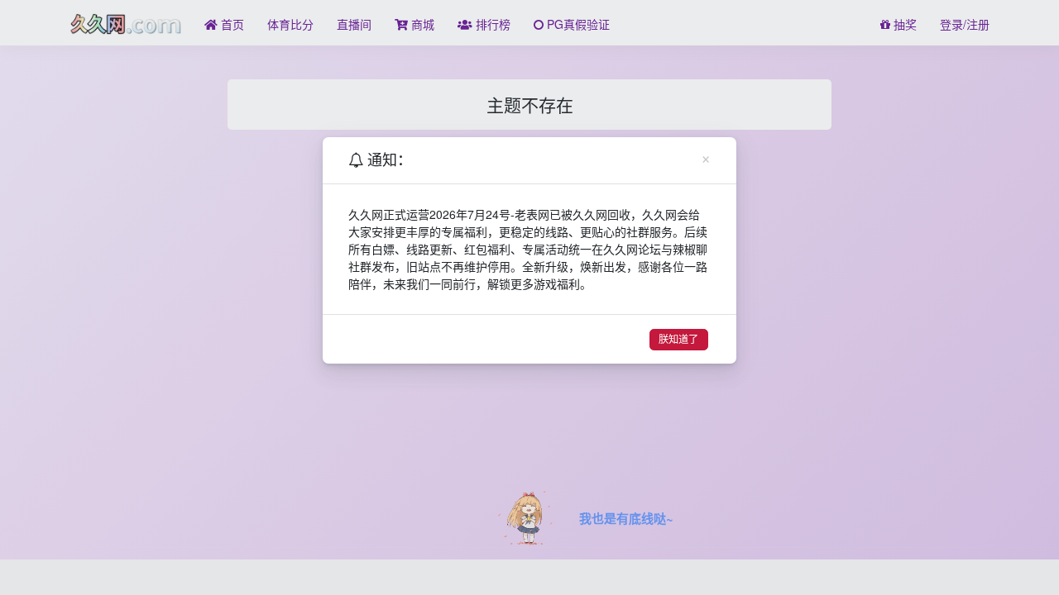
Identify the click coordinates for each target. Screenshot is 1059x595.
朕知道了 (678, 339)
